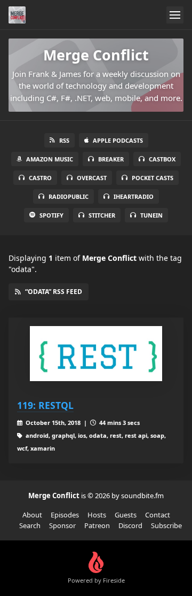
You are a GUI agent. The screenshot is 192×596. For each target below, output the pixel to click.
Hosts (96, 515)
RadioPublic (69, 196)
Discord (130, 525)
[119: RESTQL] (96, 353)
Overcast (92, 178)
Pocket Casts (152, 178)
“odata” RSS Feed (53, 291)
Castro (40, 178)
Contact (157, 515)
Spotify (51, 215)
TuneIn (151, 215)
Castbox (162, 159)
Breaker (111, 159)
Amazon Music (49, 159)
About (32, 515)
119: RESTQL (45, 405)
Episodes (65, 515)
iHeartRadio (134, 196)
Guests (126, 515)
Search (30, 525)
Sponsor (62, 525)
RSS (64, 140)
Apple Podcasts (118, 140)
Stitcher (102, 215)
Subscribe (166, 525)
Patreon (97, 525)
